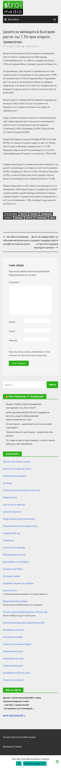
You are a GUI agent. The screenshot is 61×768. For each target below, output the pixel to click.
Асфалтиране (10, 497)
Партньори (29, 736)
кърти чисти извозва (14, 504)
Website (13, 340)
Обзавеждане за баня (14, 554)
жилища (19, 218)
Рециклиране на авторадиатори (20, 525)
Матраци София (11, 576)
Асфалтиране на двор (14, 475)
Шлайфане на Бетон (13, 629)
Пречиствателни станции (16, 461)
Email (12, 331)
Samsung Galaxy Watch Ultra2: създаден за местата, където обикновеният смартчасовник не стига (27, 416)
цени (52, 218)
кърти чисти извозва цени (17, 468)
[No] (57, 761)
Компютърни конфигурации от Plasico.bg (25, 611)
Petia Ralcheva (31, 46)
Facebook (8, 746)
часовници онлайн (13, 636)
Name (12, 321)
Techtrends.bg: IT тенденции (26, 396)
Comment (15, 282)
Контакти (16, 736)
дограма (7, 482)
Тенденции (46, 214)
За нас (6, 736)
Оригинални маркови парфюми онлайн (23, 622)
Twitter (18, 746)
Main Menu (13, 19)
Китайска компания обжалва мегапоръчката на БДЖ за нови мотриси (16, 240)
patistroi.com (10, 590)
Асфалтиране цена (13, 651)
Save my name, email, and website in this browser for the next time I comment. (29, 353)
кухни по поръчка (12, 511)
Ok (18, 763)
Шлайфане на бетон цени (16, 672)
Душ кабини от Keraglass (16, 561)
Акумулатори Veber (13, 568)
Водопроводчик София (15, 601)
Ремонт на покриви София (17, 644)
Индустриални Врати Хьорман (19, 518)
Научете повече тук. (35, 763)
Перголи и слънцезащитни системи (21, 490)
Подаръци (8, 540)
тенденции (41, 218)
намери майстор (11, 533)
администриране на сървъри (18, 583)
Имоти (24, 214)
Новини (33, 214)
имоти (29, 218)
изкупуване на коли (13, 658)
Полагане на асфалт (13, 679)
